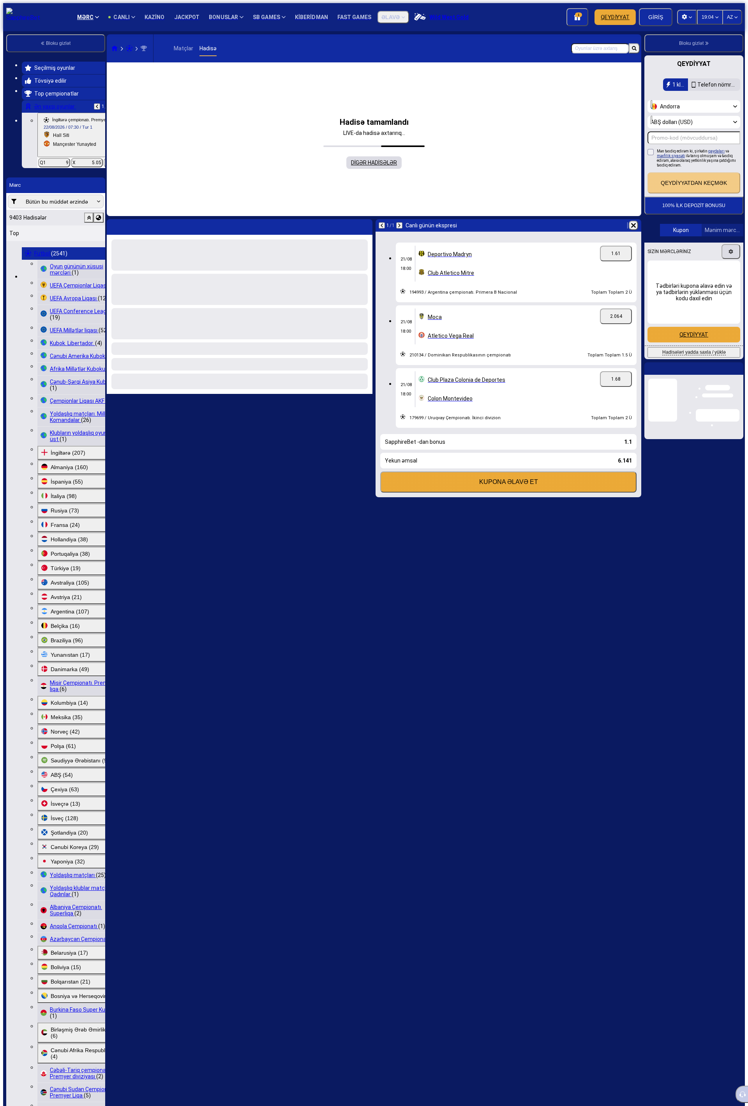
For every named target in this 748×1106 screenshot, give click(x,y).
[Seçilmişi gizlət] (89, 218)
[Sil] (633, 225)
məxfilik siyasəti (671, 156)
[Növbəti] (399, 225)
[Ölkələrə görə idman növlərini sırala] (99, 218)
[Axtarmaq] (634, 48)
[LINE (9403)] (114, 48)
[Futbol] (129, 48)
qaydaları (716, 151)
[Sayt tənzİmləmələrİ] (687, 17)
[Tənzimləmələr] (731, 251)
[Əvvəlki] (97, 106)
